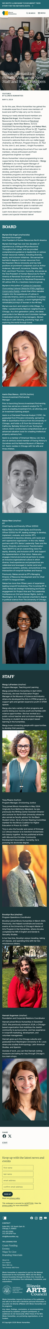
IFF (36, 129)
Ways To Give (9, 1252)
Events (6, 1248)
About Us (5, 1260)
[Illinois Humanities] (9, 13)
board (41, 140)
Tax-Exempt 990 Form (10, 1267)
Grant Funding (10, 1245)
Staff (5, 1142)
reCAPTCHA (29, 1203)
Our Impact (6, 1262)
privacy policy (14, 1198)
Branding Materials (12, 1255)
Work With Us (7, 1265)
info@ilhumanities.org (10, 1236)
